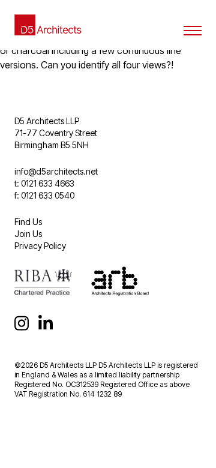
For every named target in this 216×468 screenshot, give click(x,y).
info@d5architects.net (56, 171)
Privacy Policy (40, 246)
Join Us (28, 234)
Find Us (28, 222)
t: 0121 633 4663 (44, 183)
